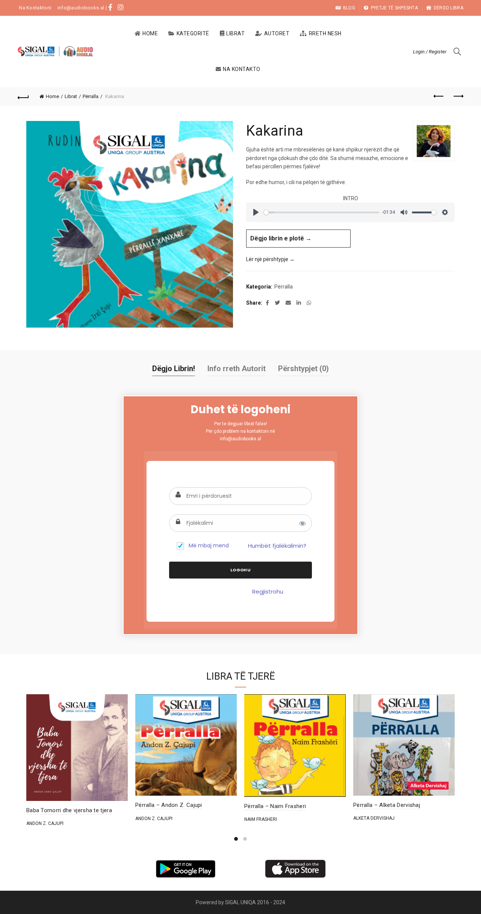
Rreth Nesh (325, 33)
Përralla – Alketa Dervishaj (386, 805)
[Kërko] (457, 51)
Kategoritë (193, 33)
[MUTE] (404, 212)
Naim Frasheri (260, 819)
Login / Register (429, 51)
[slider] (321, 212)
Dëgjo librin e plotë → (281, 238)
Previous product (439, 96)
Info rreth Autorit (236, 368)
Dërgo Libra (448, 8)
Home (150, 33)
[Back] (23, 96)
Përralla (90, 96)
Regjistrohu (267, 591)
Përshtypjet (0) (303, 368)
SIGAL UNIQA (241, 902)
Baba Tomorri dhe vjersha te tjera (69, 810)
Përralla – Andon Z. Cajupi (168, 805)
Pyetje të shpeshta (394, 8)
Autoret (277, 33)
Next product (457, 96)
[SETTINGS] (445, 212)
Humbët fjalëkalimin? (277, 546)
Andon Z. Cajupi (45, 823)
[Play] (256, 212)
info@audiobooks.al (80, 8)
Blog (349, 8)
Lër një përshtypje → (270, 259)
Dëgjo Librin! (173, 368)
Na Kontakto (241, 69)
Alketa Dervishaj (374, 818)
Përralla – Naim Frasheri (275, 806)
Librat (235, 33)
